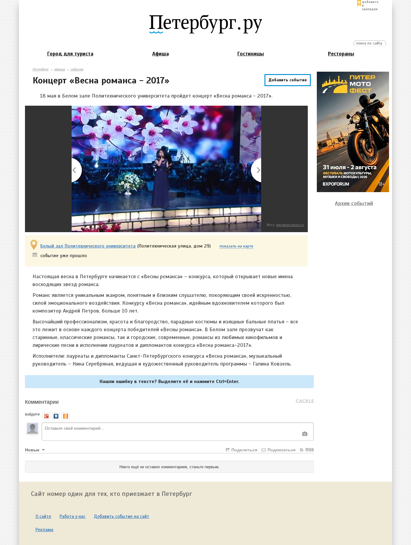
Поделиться (243, 450)
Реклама (44, 529)
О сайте (43, 516)
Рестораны (341, 54)
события (76, 69)
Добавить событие (287, 80)
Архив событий (354, 203)
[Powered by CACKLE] (305, 401)
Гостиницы (250, 54)
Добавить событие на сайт (121, 516)
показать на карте (236, 246)
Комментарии (42, 401)
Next (255, 170)
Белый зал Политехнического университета (88, 246)
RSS (309, 450)
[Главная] (205, 24)
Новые (33, 450)
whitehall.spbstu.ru (290, 225)
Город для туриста (70, 54)
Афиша (160, 54)
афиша (59, 69)
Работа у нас (72, 516)
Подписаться (280, 450)
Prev (77, 170)
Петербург (40, 69)
